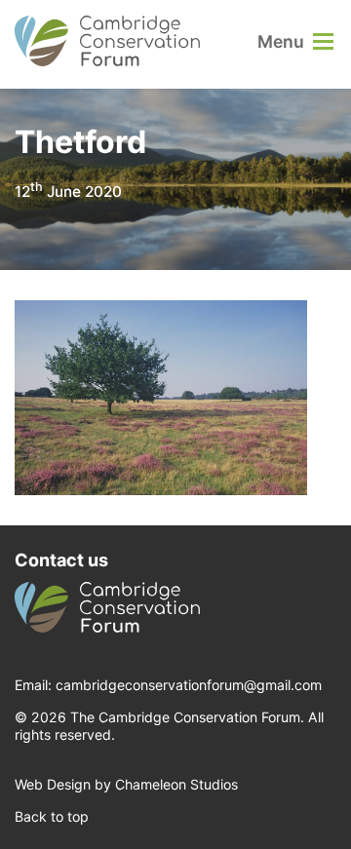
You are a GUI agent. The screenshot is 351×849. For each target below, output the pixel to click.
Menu (280, 41)
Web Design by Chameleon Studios (126, 784)
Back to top (52, 816)
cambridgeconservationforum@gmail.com (189, 684)
